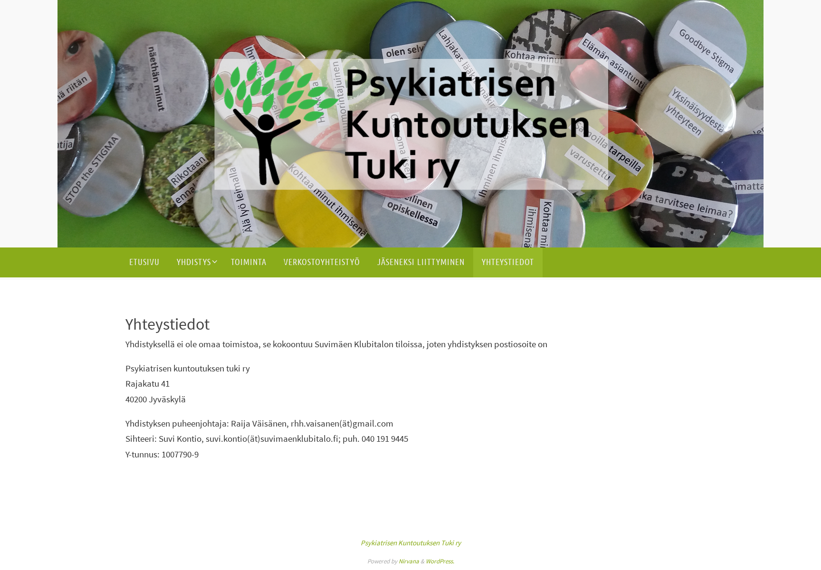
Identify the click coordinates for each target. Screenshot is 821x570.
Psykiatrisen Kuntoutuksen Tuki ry (411, 542)
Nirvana (409, 561)
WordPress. (440, 561)
